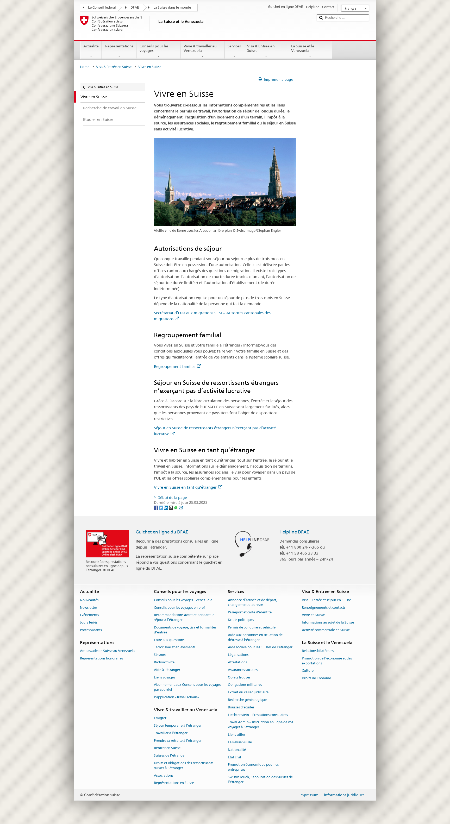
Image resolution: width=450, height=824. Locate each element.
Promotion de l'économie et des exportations (327, 660)
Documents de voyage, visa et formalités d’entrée (185, 629)
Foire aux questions (169, 640)
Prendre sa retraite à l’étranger (178, 741)
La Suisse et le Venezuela (302, 48)
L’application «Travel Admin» (176, 697)
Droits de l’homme (316, 678)
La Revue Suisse (240, 742)
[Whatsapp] (176, 507)
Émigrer (160, 718)
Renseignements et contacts (323, 607)
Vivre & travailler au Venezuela (200, 48)
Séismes (160, 655)
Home (84, 67)
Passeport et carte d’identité (250, 612)
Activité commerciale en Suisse (326, 630)
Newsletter (88, 607)
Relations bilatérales (318, 651)
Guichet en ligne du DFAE (162, 531)
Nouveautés (89, 600)
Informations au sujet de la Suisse (328, 622)
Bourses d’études (241, 707)
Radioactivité (164, 662)
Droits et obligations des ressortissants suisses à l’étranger (183, 765)
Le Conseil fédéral (102, 7)
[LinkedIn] (166, 507)
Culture (308, 671)
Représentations (119, 46)
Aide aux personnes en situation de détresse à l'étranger (255, 637)
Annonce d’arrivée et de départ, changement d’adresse (252, 602)
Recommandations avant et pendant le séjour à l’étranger (184, 617)
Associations (163, 775)
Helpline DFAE (294, 531)
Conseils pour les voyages (154, 48)
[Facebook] (156, 507)
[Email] (181, 507)
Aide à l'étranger (167, 670)
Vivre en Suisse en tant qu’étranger (185, 487)
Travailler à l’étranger (171, 733)
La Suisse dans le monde (172, 7)
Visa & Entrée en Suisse (261, 48)
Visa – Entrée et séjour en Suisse (326, 600)
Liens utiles (236, 735)
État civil (234, 757)
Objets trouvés (239, 677)
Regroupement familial (175, 366)
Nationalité (237, 750)
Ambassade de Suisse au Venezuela (107, 651)
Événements (89, 615)
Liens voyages (164, 677)
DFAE (134, 7)
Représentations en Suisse (174, 783)
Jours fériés (88, 622)
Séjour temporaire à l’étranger (178, 725)
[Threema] (171, 507)
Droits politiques (241, 620)
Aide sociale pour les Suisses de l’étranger (260, 647)
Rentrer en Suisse (167, 748)
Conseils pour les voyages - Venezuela (183, 600)
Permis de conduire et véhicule (252, 627)
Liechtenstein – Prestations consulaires (258, 715)
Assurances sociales (243, 670)
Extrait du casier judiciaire (248, 692)
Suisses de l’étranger (170, 755)
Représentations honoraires (101, 658)
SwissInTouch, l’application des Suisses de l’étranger (260, 779)
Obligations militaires (245, 685)
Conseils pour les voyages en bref (179, 607)
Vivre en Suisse (313, 615)
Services (234, 46)
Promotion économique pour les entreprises (253, 767)
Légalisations (238, 655)
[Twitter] (161, 507)
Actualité (91, 46)
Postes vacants (91, 630)
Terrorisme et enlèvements (174, 647)
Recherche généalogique (247, 700)
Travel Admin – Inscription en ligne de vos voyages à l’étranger (260, 724)
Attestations (237, 662)
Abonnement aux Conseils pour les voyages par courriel (187, 687)
